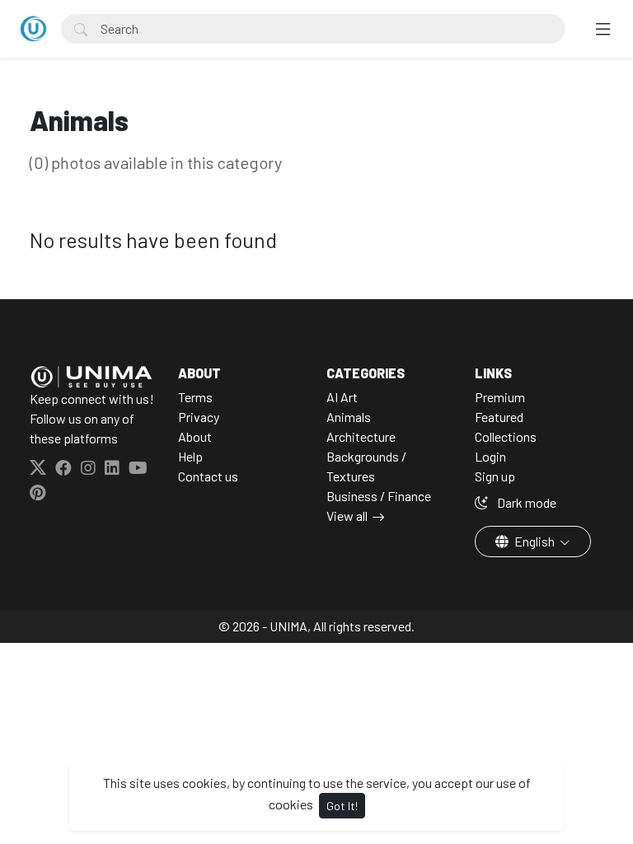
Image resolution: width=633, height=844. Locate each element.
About (195, 436)
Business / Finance (378, 496)
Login (490, 456)
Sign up (495, 476)
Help (190, 456)
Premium (500, 397)
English (534, 541)
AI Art (342, 397)
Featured (499, 416)
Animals (348, 416)
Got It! (342, 806)
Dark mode (525, 502)
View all (347, 515)
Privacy (198, 416)
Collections (506, 436)
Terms (195, 397)
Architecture (361, 436)
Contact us (208, 476)
